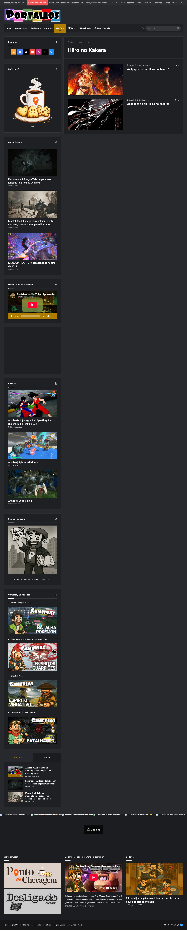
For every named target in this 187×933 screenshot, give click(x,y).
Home (8, 28)
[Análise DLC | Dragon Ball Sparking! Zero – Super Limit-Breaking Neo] (32, 403)
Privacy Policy (104, 931)
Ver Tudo (60, 28)
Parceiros (158, 3)
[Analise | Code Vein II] (32, 484)
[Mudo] (48, 316)
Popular (47, 757)
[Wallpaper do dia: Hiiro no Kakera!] (95, 79)
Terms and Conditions (86, 931)
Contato (147, 3)
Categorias (20, 28)
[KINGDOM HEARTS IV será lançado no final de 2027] (32, 246)
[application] (32, 305)
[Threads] (45, 52)
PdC (73, 28)
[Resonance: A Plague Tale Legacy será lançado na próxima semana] (32, 162)
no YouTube (78, 896)
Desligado (86, 28)
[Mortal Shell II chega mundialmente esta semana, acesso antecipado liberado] (32, 204)
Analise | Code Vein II (20, 500)
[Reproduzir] (11, 316)
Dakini (131, 65)
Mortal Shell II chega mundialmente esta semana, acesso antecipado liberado (38, 796)
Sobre (139, 3)
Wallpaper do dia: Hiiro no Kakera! (148, 69)
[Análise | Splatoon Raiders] (32, 445)
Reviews (35, 28)
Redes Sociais (103, 28)
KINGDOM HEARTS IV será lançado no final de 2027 (71, 3)
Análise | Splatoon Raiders (23, 462)
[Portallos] (32, 15)
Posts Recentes (127, 3)
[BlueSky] (51, 52)
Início (71, 42)
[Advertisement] (124, 14)
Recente (18, 757)
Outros (47, 28)
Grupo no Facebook (173, 3)
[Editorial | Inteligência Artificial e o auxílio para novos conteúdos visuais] (154, 879)
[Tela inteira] (53, 316)
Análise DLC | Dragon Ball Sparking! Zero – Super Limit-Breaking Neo (38, 771)
